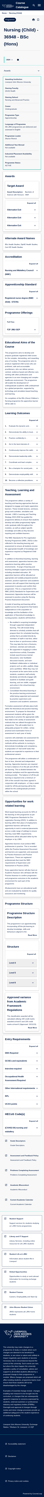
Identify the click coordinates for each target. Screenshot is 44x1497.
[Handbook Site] (17, 1334)
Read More (32, 935)
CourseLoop (37, 1494)
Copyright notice (14, 1469)
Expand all (31, 203)
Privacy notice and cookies (18, 1481)
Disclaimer (12, 1456)
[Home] (8, 6)
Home (4, 13)
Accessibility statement (17, 1444)
